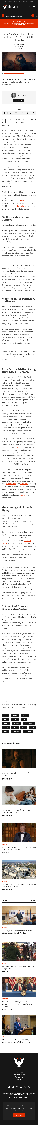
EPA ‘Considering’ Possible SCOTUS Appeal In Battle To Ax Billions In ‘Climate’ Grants (18, 1041)
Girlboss (6, 723)
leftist (6, 727)
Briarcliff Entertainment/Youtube (14, 73)
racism (32, 727)
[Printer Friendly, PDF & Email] (33, 113)
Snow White (28, 731)
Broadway (15, 715)
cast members (11, 484)
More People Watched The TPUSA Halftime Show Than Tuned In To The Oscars (19, 848)
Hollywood (16, 723)
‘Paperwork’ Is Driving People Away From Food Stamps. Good (18, 967)
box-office (21, 206)
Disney (5, 719)
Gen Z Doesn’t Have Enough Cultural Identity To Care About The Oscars (18, 811)
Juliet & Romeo (29, 723)
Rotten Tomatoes (25, 201)
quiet (23, 727)
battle (5, 715)
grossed (22, 495)
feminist (15, 719)
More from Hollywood (11, 743)
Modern (15, 727)
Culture (25, 715)
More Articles (19, 100)
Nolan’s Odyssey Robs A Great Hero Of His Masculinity (16, 774)
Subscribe (19, 1115)
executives (24, 484)
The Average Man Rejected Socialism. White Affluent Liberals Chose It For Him (17, 932)
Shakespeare (16, 731)
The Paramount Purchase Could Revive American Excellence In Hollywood (19, 885)
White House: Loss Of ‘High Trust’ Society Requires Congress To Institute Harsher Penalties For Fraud (18, 1004)
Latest (4, 900)
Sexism (5, 731)
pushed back (19, 447)
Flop (24, 719)
